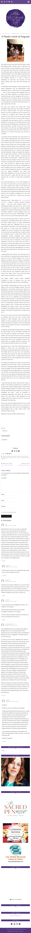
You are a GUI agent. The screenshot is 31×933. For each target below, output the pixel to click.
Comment (4, 478)
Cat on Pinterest (15, 867)
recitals (19, 457)
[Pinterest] (8, 876)
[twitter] (2, 2)
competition (10, 456)
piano (7, 457)
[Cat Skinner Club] (15, 17)
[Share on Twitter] (7, 454)
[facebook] (6, 2)
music (15, 456)
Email (3, 500)
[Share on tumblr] (11, 454)
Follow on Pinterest (16, 899)
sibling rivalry (25, 457)
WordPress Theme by (15, 931)
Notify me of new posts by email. (9, 512)
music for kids (21, 456)
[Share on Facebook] (5, 454)
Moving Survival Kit (24, 464)
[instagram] (4, 2)
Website (3, 506)
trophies (3, 458)
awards (5, 456)
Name (3, 494)
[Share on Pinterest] (9, 454)
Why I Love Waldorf (7, 464)
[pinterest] (9, 2)
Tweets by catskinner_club (15, 915)
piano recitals (12, 457)
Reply (3, 560)
